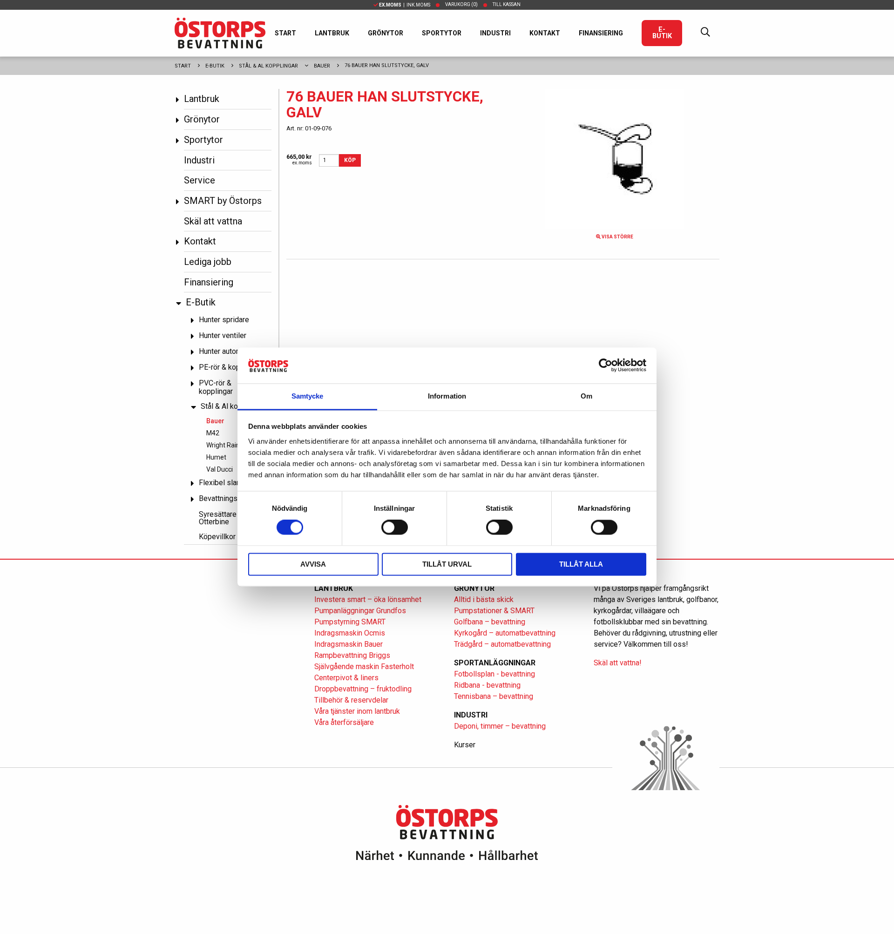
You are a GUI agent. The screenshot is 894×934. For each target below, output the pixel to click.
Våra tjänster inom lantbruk (357, 711)
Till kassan (507, 4)
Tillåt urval (447, 564)
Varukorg (461, 4)
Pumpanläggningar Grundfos (360, 610)
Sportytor (441, 33)
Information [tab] (447, 396)
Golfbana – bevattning (489, 621)
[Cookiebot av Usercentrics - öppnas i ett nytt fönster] (605, 365)
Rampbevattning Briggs (353, 655)
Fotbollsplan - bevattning (494, 674)
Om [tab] (586, 396)
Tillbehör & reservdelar (351, 700)
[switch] (394, 527)
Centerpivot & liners (346, 677)
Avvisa (313, 564)
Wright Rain (223, 445)
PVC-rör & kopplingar (216, 387)
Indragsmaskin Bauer (348, 644)
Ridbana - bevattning (487, 685)
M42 (212, 433)
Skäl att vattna (213, 221)
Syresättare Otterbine (218, 518)
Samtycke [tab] (307, 396)
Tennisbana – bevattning (493, 696)
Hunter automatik (226, 351)
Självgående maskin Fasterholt (364, 666)
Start (285, 33)
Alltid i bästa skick (484, 599)
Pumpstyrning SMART (350, 621)
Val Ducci (219, 469)
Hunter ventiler (222, 335)
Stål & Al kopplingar (268, 66)
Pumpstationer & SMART (494, 610)
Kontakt (544, 33)
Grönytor (385, 33)
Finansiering (601, 33)
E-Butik (662, 33)
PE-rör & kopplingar (230, 367)
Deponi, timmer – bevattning (500, 726)
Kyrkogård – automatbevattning (504, 633)
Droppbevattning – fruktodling (363, 688)
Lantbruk (332, 33)
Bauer (322, 66)
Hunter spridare (224, 319)
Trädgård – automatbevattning (502, 644)
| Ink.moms (404, 4)
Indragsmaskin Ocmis (349, 633)
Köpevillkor (217, 536)
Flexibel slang (221, 482)
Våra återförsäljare (344, 722)
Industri (495, 33)
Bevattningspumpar (230, 498)
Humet (216, 457)
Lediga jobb (207, 261)
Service (199, 180)
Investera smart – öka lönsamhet (367, 599)
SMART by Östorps (223, 200)
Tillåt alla (581, 564)
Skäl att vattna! (618, 662)
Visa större (617, 236)
